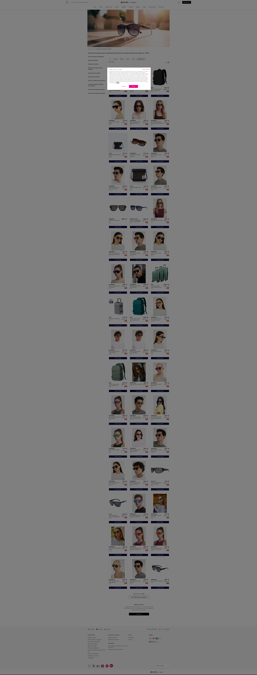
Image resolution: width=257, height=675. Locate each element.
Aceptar (133, 86)
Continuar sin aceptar (146, 69)
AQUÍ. (118, 82)
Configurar (124, 86)
